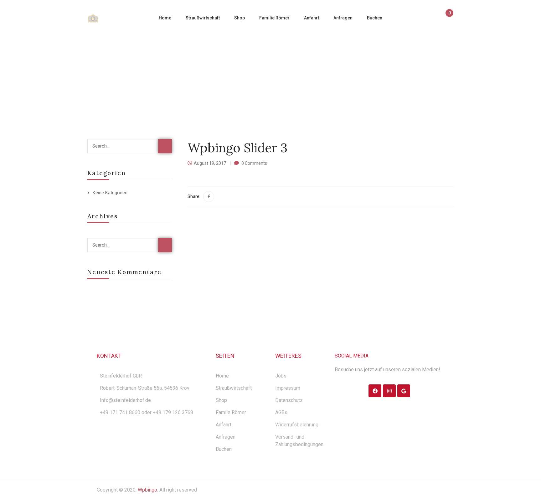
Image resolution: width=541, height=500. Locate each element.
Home (214, 73)
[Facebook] (208, 196)
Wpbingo (147, 490)
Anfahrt (223, 425)
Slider (237, 73)
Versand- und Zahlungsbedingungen (299, 440)
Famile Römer (231, 412)
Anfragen (225, 437)
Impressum (287, 388)
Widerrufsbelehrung (296, 425)
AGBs (281, 412)
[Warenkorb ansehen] (446, 18)
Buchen (224, 449)
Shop (221, 400)
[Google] (403, 390)
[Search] (165, 146)
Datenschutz (289, 400)
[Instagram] (389, 390)
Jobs (280, 376)
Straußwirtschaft (234, 388)
